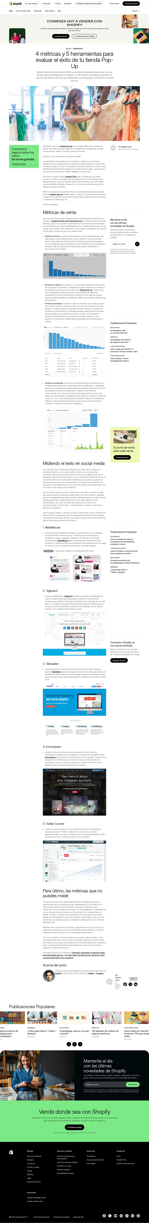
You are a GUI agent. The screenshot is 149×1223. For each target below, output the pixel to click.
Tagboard (68, 596)
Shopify (58, 973)
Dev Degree (91, 1163)
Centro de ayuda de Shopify (67, 1162)
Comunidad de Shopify (65, 1173)
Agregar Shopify (119, 660)
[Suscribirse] (137, 244)
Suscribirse (132, 1084)
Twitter (91, 973)
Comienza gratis (131, 4)
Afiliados (30, 1174)
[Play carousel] (74, 1044)
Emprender (38, 11)
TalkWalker (56, 672)
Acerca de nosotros (34, 1156)
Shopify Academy (63, 1170)
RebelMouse (63, 541)
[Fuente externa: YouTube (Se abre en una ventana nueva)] (115, 1215)
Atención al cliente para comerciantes (66, 1157)
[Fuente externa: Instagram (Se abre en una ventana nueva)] (121, 1215)
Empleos (30, 1160)
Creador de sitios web (35, 1201)
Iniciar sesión (114, 4)
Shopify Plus (121, 1160)
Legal (29, 1178)
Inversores (31, 1163)
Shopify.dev (91, 1156)
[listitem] (74, 1024)
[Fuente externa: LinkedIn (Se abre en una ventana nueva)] (132, 1215)
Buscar (134, 11)
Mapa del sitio (78, 1217)
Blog (11, 11)
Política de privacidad (61, 1217)
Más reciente (49, 11)
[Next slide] (80, 1044)
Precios (58, 4)
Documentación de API (95, 1160)
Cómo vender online (23, 11)
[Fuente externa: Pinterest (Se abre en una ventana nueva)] (138, 1215)
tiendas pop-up (56, 194)
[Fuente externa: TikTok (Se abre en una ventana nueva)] (127, 1215)
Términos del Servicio (41, 1217)
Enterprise (67, 4)
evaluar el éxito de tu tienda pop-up (67, 221)
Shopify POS (70, 177)
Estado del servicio (34, 1182)
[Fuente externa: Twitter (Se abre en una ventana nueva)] (109, 1215)
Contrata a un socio (64, 1166)
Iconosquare (50, 757)
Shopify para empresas (125, 1163)
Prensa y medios (33, 1167)
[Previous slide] (69, 1044)
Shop (119, 1156)
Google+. (100, 973)
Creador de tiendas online (36, 1198)
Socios (29, 1171)
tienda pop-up (66, 146)
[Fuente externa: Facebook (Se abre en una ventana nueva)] (104, 1215)
